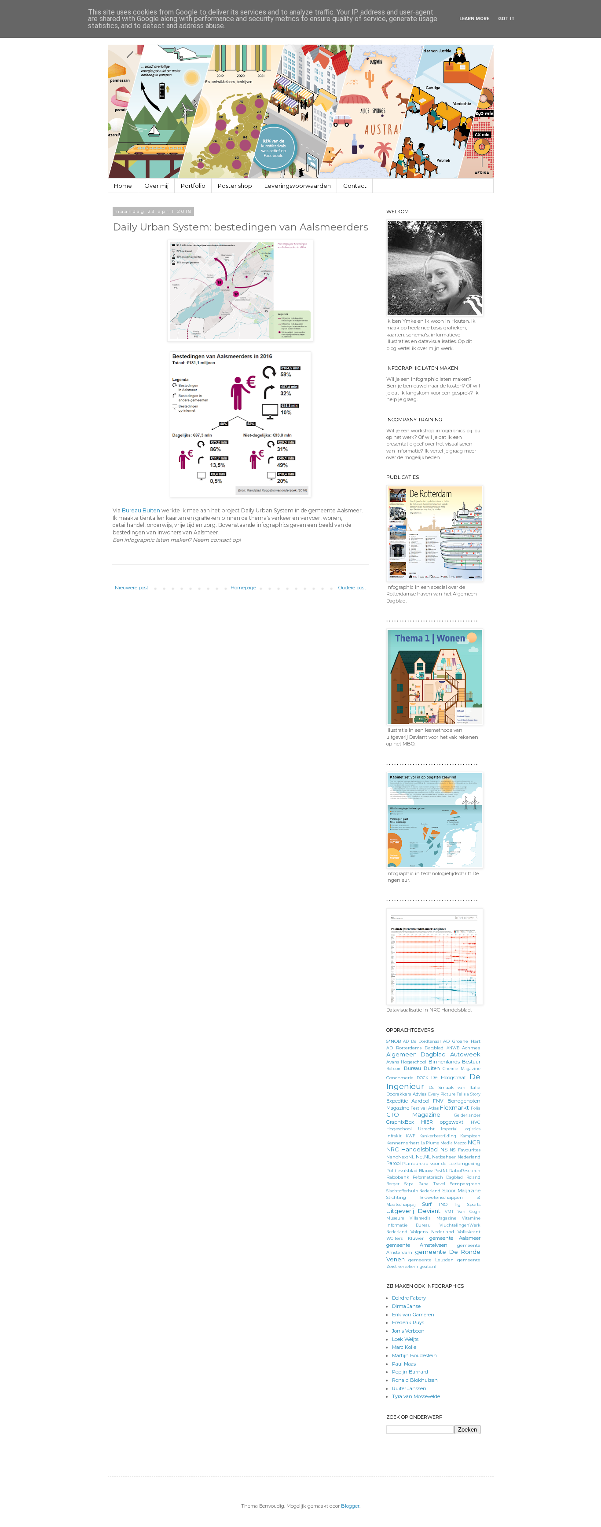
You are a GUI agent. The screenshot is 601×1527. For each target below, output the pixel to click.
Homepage (243, 587)
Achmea (471, 1047)
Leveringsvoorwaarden (297, 185)
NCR (474, 1142)
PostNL (441, 1170)
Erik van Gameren (413, 1314)
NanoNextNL (400, 1156)
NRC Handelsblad (412, 1149)
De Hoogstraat (448, 1077)
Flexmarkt (454, 1107)
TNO (442, 1204)
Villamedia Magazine (433, 1218)
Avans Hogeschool (406, 1061)
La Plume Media (437, 1142)
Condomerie (400, 1077)
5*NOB (393, 1041)
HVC (475, 1122)
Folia (475, 1108)
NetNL (423, 1157)
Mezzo (460, 1142)
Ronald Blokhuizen (415, 1380)
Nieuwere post (131, 587)
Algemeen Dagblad (416, 1054)
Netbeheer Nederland (456, 1156)
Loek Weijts (405, 1339)
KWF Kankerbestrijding (431, 1135)
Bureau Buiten (141, 510)
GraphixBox (400, 1122)
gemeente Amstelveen (416, 1245)
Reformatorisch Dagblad (438, 1177)
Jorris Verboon (408, 1331)
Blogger (350, 1506)
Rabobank (397, 1177)
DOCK (422, 1077)
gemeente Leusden (431, 1259)
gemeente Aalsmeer (454, 1238)
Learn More (474, 19)
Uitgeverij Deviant (413, 1210)
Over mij (156, 185)
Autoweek (465, 1054)
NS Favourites (465, 1149)
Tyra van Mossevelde (416, 1396)
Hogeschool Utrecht (410, 1128)
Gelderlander (467, 1115)
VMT (449, 1211)
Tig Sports (467, 1204)
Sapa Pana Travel (424, 1183)
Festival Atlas (424, 1108)
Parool (393, 1163)
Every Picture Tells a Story (454, 1094)
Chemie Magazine (461, 1068)
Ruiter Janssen (409, 1388)
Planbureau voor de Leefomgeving (441, 1163)
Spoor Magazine (461, 1190)
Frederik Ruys (408, 1322)
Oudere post (352, 587)
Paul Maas (404, 1364)
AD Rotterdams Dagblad (414, 1047)
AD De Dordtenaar (422, 1041)
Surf (427, 1204)
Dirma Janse (406, 1306)
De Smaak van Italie (454, 1087)
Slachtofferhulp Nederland (413, 1190)
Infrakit (394, 1135)
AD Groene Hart (461, 1041)
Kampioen (470, 1135)
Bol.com (394, 1068)
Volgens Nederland (432, 1231)
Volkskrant (469, 1231)
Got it (506, 19)
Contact (354, 185)
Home (123, 185)
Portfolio (193, 185)
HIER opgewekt (442, 1122)
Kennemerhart (402, 1142)
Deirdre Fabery (409, 1298)
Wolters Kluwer (405, 1238)
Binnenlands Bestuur (454, 1062)
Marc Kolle (404, 1347)
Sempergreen (465, 1183)
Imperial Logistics (460, 1128)
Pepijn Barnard (410, 1372)
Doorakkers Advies (406, 1093)
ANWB (453, 1047)
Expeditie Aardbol (407, 1101)
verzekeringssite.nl (417, 1266)
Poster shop (235, 185)
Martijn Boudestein (414, 1355)
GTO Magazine (413, 1114)
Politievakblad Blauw (409, 1170)
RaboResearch (464, 1170)
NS (443, 1150)
